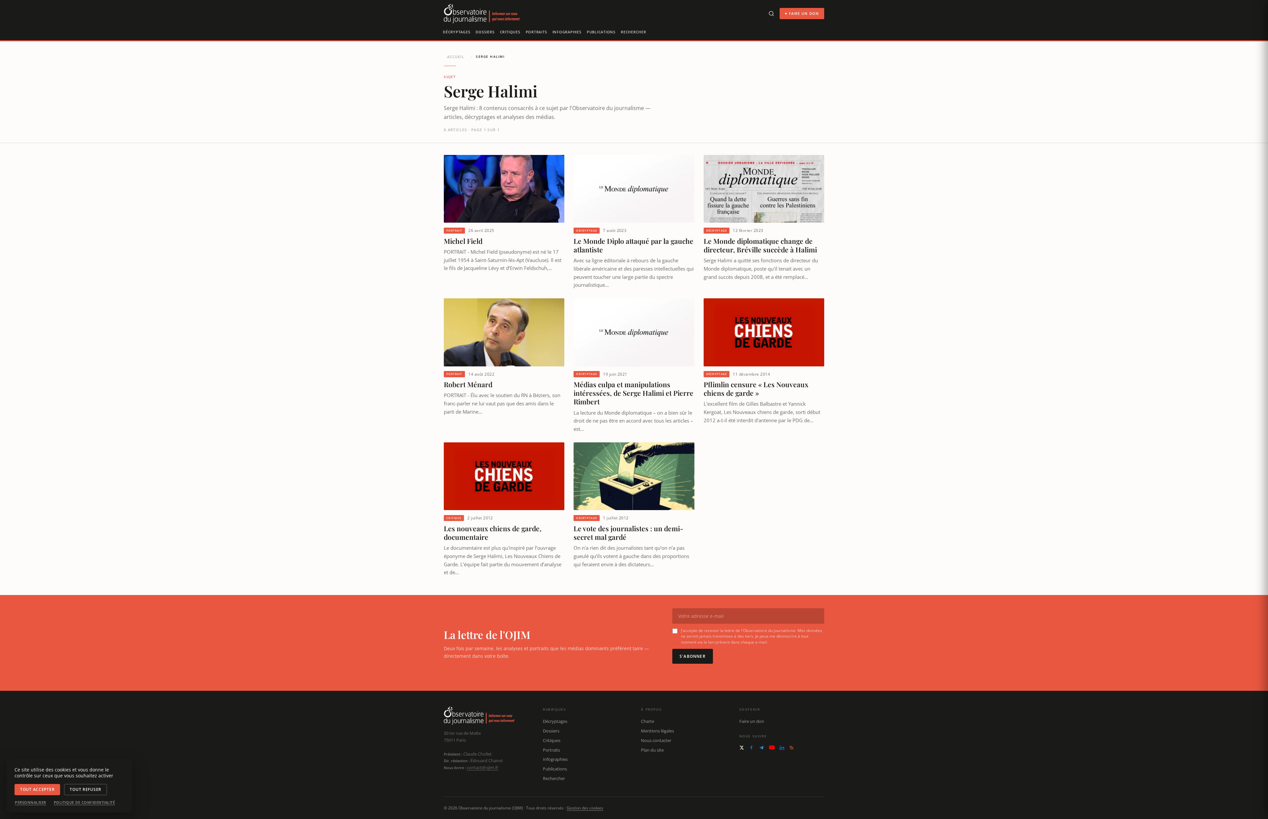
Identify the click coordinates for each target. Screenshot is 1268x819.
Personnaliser (30, 802)
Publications (601, 31)
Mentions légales (657, 731)
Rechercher (633, 31)
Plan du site (652, 750)
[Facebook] (751, 747)
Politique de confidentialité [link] (84, 802)
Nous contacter (656, 740)
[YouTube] (772, 747)
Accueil (455, 56)
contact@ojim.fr (482, 767)
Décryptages (456, 31)
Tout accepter (37, 789)
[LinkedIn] (782, 747)
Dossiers (485, 31)
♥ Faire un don (802, 13)
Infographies (566, 31)
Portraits (536, 31)
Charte (647, 721)
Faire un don (751, 721)
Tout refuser (85, 789)
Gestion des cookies (585, 808)
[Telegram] (761, 748)
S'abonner (693, 656)
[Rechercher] (771, 14)
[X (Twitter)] (741, 747)
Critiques (510, 31)
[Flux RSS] (791, 747)
